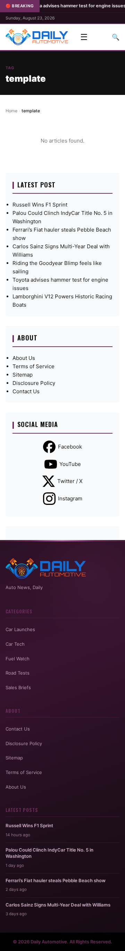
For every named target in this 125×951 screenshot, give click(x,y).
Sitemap (22, 374)
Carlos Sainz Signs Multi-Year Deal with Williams (58, 905)
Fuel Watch (18, 658)
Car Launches (20, 629)
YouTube (70, 464)
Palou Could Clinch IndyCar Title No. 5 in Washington (49, 853)
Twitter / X (70, 481)
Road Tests (18, 673)
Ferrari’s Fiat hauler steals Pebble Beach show (56, 880)
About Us (23, 358)
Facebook (70, 446)
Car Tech (15, 644)
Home (11, 110)
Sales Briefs (18, 687)
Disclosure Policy (33, 383)
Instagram (70, 498)
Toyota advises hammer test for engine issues (66, 5)
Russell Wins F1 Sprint (39, 204)
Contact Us (26, 391)
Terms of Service (33, 366)
